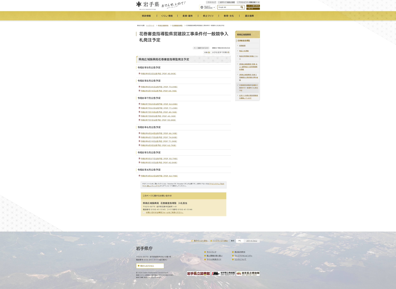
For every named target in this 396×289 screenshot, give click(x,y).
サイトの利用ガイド (214, 259)
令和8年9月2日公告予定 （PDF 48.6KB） (158, 73)
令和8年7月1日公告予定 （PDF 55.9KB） (158, 120)
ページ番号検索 (253, 5)
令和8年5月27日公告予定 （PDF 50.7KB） (159, 158)
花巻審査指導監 (177, 25)
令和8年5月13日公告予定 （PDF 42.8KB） (159, 162)
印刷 (205, 52)
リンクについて (240, 259)
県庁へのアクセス (147, 266)
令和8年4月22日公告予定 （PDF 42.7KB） (159, 176)
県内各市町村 (240, 252)
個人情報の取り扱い (215, 256)
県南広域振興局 (163, 25)
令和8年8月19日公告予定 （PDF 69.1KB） (159, 91)
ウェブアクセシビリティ (243, 256)
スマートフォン (251, 241)
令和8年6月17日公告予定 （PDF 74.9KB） (159, 137)
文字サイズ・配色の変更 (227, 2)
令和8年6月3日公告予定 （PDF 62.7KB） (158, 145)
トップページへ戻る (220, 240)
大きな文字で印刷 (219, 52)
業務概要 (242, 45)
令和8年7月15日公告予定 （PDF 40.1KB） (159, 112)
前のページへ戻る (201, 240)
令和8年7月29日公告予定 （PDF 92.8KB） (159, 104)
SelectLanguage (208, 7)
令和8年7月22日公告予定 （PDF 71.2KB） (159, 108)
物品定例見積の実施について (248, 57)
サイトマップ (212, 2)
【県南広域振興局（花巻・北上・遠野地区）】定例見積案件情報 (248, 66)
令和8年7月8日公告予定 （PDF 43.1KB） (158, 116)
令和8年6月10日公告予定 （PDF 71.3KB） (159, 141)
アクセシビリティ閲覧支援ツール (249, 2)
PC (240, 241)
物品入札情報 (244, 51)
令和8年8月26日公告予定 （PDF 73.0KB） (159, 87)
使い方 (250, 8)
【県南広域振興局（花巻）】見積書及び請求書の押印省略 (248, 77)
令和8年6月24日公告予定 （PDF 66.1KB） (159, 133)
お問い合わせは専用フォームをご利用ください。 (164, 212)
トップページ (150, 25)
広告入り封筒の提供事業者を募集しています (248, 97)
